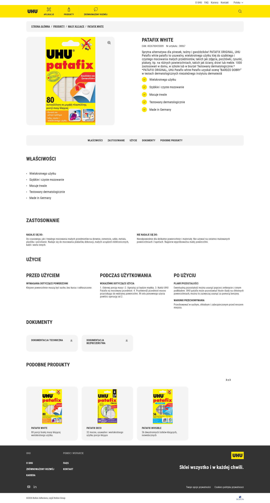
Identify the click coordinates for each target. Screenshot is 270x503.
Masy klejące (76, 26)
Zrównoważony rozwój (96, 14)
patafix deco (94, 428)
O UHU (198, 2)
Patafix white (96, 26)
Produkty (69, 14)
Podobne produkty (171, 140)
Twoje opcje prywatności (198, 487)
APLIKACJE (49, 14)
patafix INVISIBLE (151, 428)
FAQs (66, 463)
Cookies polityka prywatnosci (229, 487)
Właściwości (95, 140)
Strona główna (40, 26)
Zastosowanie (116, 140)
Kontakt (225, 2)
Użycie (133, 140)
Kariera (214, 2)
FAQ (206, 2)
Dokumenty (148, 140)
